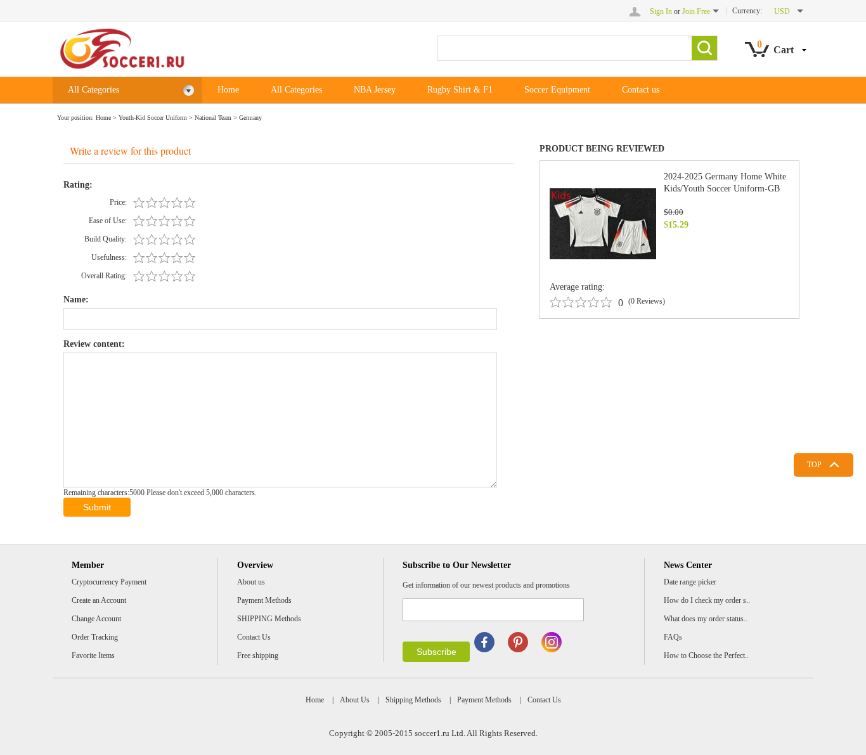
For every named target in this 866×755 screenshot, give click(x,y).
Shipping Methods (413, 699)
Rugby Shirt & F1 (460, 89)
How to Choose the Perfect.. (706, 655)
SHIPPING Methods (269, 618)
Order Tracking (95, 637)
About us (251, 582)
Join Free (696, 11)
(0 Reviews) (646, 301)
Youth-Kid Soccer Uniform (153, 117)
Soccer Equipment (557, 89)
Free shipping (257, 655)
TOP (814, 464)
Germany (250, 117)
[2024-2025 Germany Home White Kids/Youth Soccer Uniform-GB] (603, 223)
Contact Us (254, 637)
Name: (76, 299)
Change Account (96, 618)
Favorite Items (93, 655)
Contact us (640, 89)
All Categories (93, 89)
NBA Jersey (375, 89)
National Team (213, 117)
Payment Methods (264, 600)
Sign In (661, 11)
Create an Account (99, 600)
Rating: (78, 185)
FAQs (673, 637)
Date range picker (690, 582)
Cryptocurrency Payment (109, 582)
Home (228, 89)
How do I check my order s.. (707, 600)
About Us (355, 699)
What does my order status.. (705, 618)
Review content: (94, 344)
